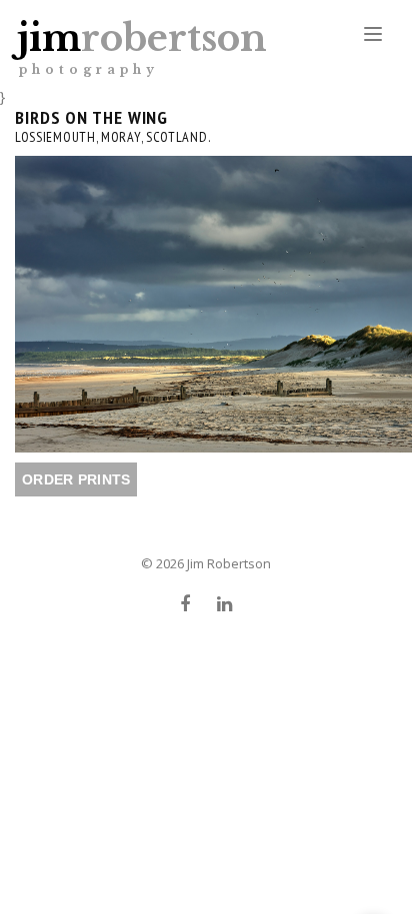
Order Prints (76, 479)
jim (142, 46)
